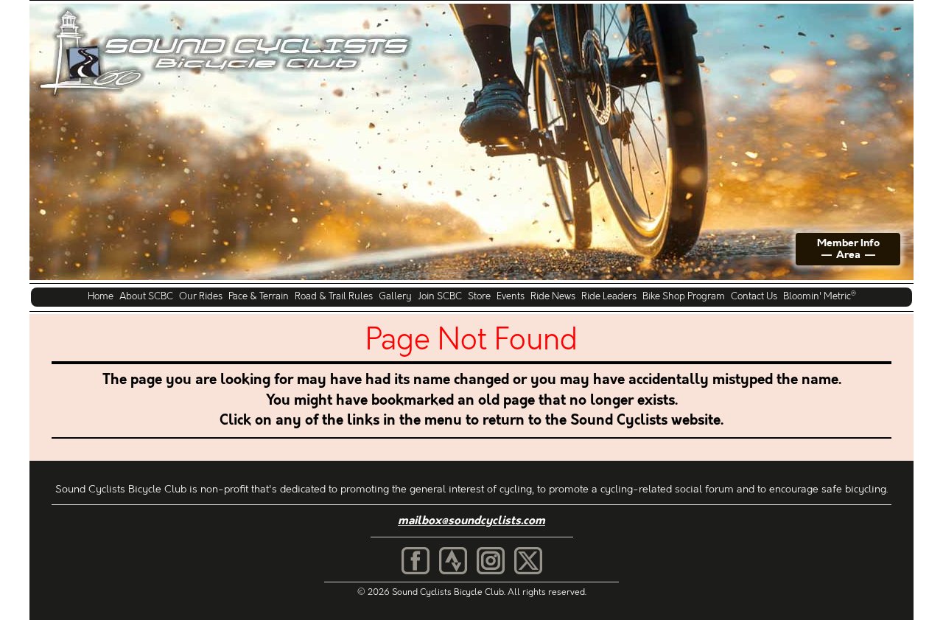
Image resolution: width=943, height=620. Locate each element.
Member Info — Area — (848, 248)
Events (511, 296)
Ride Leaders (609, 296)
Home (100, 296)
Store (479, 296)
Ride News (552, 296)
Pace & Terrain (258, 296)
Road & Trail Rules (334, 296)
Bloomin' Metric (819, 296)
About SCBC (146, 296)
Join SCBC (440, 296)
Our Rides (200, 296)
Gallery (395, 296)
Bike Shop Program (683, 296)
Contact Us (754, 296)
